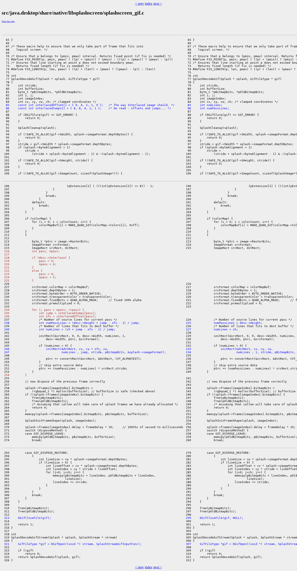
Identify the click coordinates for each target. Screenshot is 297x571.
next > (157, 3)
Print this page (8, 21)
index (148, 3)
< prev (139, 3)
